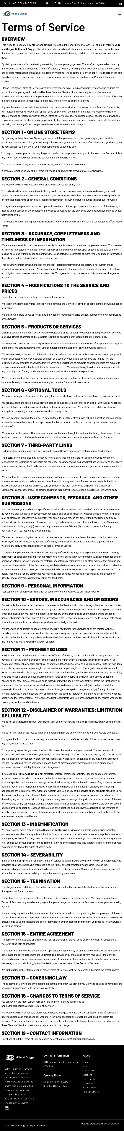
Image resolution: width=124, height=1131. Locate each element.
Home (85, 1062)
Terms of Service (90, 1092)
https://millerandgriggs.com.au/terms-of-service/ (28, 1006)
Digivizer (115, 1123)
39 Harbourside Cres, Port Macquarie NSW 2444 (79, 3)
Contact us (87, 1083)
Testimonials (88, 1079)
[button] (119, 13)
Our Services (88, 1070)
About (85, 1066)
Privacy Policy (91, 591)
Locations (87, 1075)
